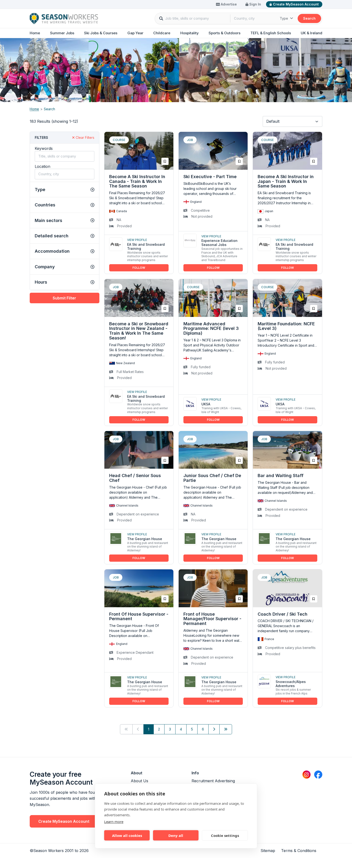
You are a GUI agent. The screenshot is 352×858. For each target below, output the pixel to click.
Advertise (228, 4)
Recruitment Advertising (213, 780)
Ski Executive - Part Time (210, 176)
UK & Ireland (311, 33)
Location (42, 166)
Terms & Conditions (298, 850)
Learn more (113, 821)
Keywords (44, 148)
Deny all (175, 835)
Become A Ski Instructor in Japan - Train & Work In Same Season (286, 181)
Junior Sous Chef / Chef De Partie (212, 478)
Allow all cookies (127, 835)
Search (309, 18)
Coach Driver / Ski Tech (282, 614)
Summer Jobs (62, 33)
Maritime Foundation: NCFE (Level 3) (286, 326)
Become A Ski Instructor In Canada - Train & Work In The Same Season (137, 181)
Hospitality (189, 33)
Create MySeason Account (296, 4)
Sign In (254, 4)
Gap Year (135, 33)
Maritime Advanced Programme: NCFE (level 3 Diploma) (211, 328)
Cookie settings (225, 835)
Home (35, 33)
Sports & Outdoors (224, 33)
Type (284, 18)
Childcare (161, 33)
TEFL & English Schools (270, 33)
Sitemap (268, 850)
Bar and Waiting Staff (280, 475)
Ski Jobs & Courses (100, 33)
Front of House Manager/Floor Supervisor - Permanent (212, 619)
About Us (139, 780)
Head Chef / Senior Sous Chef (135, 478)
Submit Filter (64, 298)
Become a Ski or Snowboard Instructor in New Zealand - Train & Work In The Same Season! (138, 330)
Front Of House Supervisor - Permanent (138, 616)
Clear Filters (84, 137)
